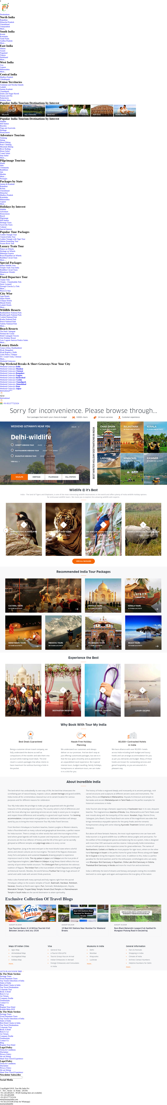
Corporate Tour (6, 989)
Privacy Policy (5, 1054)
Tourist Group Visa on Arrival (62, 956)
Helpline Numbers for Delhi (140, 963)
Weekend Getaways (7, 361)
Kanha (111, 849)
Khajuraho (94, 956)
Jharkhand (4, 57)
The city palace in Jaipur (40, 858)
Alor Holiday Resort (8, 338)
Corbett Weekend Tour (34, 445)
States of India (5, 983)
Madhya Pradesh (6, 77)
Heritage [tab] (36, 477)
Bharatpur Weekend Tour (35, 456)
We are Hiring (5, 1056)
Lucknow (93, 960)
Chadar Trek (5, 280)
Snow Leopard (5, 284)
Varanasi (11, 886)
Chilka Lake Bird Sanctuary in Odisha (138, 862)
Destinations (5, 14)
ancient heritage (58, 793)
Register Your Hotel (7, 1007)
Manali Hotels (5, 303)
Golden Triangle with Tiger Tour (12, 239)
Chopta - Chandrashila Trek (10, 282)
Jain (1, 172)
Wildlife (3, 121)
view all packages (83, 561)
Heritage (3, 130)
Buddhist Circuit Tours (9, 270)
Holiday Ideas (5, 100)
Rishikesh (73, 883)
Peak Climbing (5, 145)
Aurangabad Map (18, 956)
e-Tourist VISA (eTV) (58, 953)
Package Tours (5, 976)
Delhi (92, 950)
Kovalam (133, 815)
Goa (1, 65)
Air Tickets (4, 996)
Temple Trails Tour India (9, 268)
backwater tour (135, 809)
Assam (2, 51)
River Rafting (5, 149)
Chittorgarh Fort (51, 864)
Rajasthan (4, 20)
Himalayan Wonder (7, 272)
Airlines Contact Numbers (139, 960)
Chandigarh (4, 91)
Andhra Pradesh (6, 41)
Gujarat (3, 67)
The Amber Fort (31, 867)
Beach (2, 216)
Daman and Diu (6, 96)
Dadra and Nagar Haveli (9, 94)
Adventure (4, 212)
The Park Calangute (7, 331)
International (6, 391)
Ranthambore (91, 849)
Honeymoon (5, 132)
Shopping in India (136, 953)
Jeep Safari (4, 156)
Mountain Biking (6, 147)
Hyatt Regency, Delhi (8, 352)
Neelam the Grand (7, 334)
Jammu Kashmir (6, 89)
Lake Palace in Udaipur (39, 861)
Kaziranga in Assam (99, 852)
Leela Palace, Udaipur (8, 354)
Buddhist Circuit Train (8, 258)
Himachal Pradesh (7, 22)
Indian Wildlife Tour (8, 265)
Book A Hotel (5, 992)
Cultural (3, 227)
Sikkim (3, 49)
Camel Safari (5, 153)
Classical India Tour (7, 237)
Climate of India (135, 956)
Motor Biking (5, 142)
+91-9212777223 (10, 403)
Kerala (2, 34)
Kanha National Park (8, 319)
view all (14, 461)
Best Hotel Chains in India (10, 985)
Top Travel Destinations (9, 987)
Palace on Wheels (7, 249)
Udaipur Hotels (6, 301)
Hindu (2, 163)
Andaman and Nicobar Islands (11, 85)
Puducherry (4, 98)
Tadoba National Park (8, 324)
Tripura (3, 55)
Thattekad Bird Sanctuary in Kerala (100, 865)
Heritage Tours (5, 223)
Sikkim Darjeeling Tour (9, 241)
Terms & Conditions (8, 1050)
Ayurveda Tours (6, 225)
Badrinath (55, 883)
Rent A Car (4, 994)
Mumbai (93, 953)
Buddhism (4, 170)
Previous (5, 530)
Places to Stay (5, 291)
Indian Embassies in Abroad (62, 960)
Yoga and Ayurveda (7, 128)
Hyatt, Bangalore (6, 350)
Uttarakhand (5, 24)
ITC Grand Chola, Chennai (10, 357)
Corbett (101, 849)
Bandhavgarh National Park (11, 315)
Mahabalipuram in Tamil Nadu (118, 800)
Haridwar (64, 883)
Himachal (3, 193)
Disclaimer (4, 1052)
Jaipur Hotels (5, 298)
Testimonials (5, 1000)
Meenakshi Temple (15, 889)
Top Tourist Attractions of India (12, 981)
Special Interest (6, 229)
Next (161, 530)
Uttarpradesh (5, 27)
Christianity (4, 168)
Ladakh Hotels (5, 305)
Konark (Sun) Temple (52, 889)
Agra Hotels (4, 296)
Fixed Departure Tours (8, 978)
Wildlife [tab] (19, 477)
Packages (3, 179)
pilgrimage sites (43, 843)
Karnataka (4, 36)
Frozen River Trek (7, 243)
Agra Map (15, 950)
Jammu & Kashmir (7, 184)
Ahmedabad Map (18, 953)
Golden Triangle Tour (8, 235)
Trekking (3, 138)
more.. (11, 963)
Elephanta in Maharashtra (112, 797)
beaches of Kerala (117, 812)
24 (18, 403)
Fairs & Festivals (135, 950)
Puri (42, 886)
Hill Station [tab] (70, 477)
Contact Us (4, 1003)
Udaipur (57, 858)
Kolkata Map (16, 960)
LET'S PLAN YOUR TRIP (11, 971)
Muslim (3, 174)
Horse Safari (5, 151)
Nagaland (3, 53)
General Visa (56, 950)
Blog (2, 1005)
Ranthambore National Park (11, 313)
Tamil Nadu (4, 39)
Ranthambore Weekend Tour (36, 450)
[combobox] (75, 427)
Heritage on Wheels (7, 251)
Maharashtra (5, 69)
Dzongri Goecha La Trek (9, 286)
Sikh (2, 165)
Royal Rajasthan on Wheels (10, 256)
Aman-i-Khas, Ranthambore (11, 348)
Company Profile (6, 998)
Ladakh (3, 87)
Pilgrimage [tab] (53, 477)
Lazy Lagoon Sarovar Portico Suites (14, 340)
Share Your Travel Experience (11, 1059)
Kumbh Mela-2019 (7, 1009)
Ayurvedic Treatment (129, 824)
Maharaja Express (7, 253)
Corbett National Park (8, 317)
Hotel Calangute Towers (9, 336)
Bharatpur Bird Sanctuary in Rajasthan (106, 862)
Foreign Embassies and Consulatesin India (65, 964)
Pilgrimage (4, 218)
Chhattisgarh (5, 79)
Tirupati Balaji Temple (33, 889)
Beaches (3, 126)
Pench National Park (8, 321)
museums (44, 855)
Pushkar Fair (54, 871)
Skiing (2, 140)
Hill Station (4, 124)
